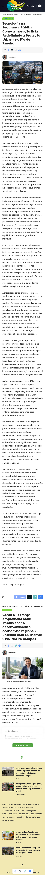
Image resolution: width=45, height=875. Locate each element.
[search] (28, 6)
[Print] (19, 50)
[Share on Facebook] (8, 50)
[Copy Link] (16, 50)
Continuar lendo (22, 745)
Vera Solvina (12, 57)
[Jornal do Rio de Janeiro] (15, 6)
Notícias (7, 610)
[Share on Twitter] (12, 50)
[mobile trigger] (4, 6)
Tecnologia (8, 18)
